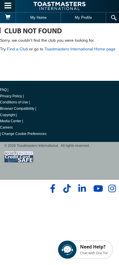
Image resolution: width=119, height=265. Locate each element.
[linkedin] (81, 188)
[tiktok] (66, 188)
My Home (38, 17)
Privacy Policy (11, 96)
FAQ (3, 90)
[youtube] (96, 188)
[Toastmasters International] (59, 6)
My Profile (83, 17)
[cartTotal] (8, 17)
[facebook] (51, 188)
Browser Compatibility (17, 109)
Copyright (7, 115)
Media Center (10, 121)
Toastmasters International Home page (80, 49)
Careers (6, 127)
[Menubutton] (8, 6)
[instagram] (111, 188)
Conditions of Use (14, 102)
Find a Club (17, 49)
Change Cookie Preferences (24, 134)
